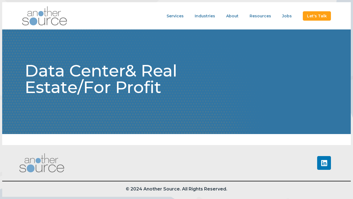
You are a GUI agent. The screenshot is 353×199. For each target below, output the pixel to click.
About (232, 15)
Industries (205, 15)
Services (175, 15)
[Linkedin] (324, 163)
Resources (260, 15)
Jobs (287, 15)
